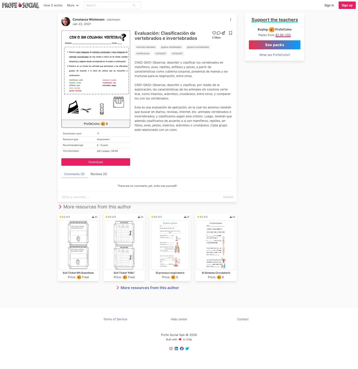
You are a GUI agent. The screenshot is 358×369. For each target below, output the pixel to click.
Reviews (99, 174)
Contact (243, 319)
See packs (274, 45)
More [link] (70, 5)
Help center (179, 319)
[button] (134, 5)
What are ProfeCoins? (274, 55)
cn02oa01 (160, 53)
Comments (74, 174)
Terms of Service (115, 319)
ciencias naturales (145, 47)
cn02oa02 (177, 53)
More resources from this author (150, 287)
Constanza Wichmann (89, 19)
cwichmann (113, 19)
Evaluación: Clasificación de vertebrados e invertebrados (166, 35)
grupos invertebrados (198, 47)
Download (96, 162)
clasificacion (143, 53)
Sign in (329, 5)
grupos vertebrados (171, 47)
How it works (53, 5)
